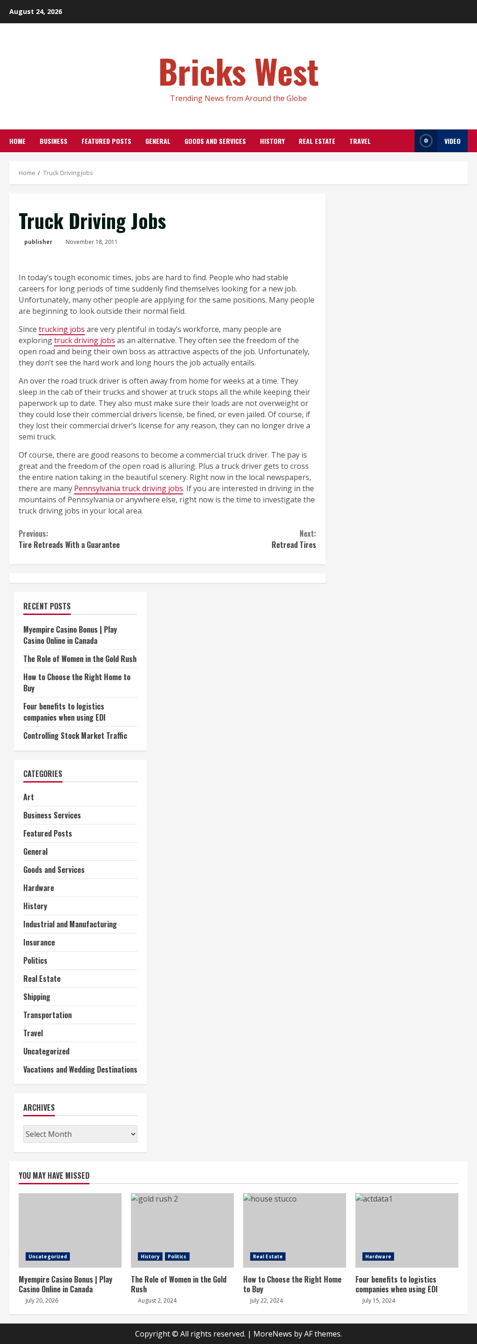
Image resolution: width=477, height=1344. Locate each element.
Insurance (39, 942)
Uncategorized (46, 1051)
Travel (360, 141)
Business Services (52, 815)
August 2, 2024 (157, 1300)
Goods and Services (215, 141)
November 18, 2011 (92, 242)
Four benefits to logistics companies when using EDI (64, 712)
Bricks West (238, 70)
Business (54, 141)
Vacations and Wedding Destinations (80, 1069)
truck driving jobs (84, 340)
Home (17, 141)
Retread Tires (294, 539)
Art (28, 797)
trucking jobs (62, 329)
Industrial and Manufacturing (70, 924)
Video (452, 141)
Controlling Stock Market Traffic (75, 735)
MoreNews (272, 1334)
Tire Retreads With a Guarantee (69, 539)
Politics (35, 960)
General (157, 141)
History (272, 141)
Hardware (38, 887)
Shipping (36, 996)
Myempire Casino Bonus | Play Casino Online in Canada (70, 635)
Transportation (47, 1014)
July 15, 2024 (378, 1300)
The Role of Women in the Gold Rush (79, 658)
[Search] (405, 141)
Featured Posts (106, 141)
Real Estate (317, 141)
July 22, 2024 (266, 1300)
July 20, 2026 (42, 1300)
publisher (38, 242)
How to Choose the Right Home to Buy (294, 1230)
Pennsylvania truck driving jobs (128, 488)
